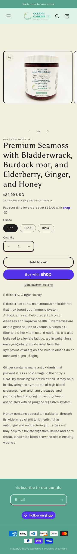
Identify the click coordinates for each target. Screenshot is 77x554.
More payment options (38, 284)
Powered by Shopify (55, 548)
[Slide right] (48, 131)
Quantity (8, 237)
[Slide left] (29, 131)
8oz (10, 228)
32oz (46, 228)
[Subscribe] (62, 499)
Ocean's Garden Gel (31, 548)
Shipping (23, 200)
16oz (27, 228)
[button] (8, 16)
